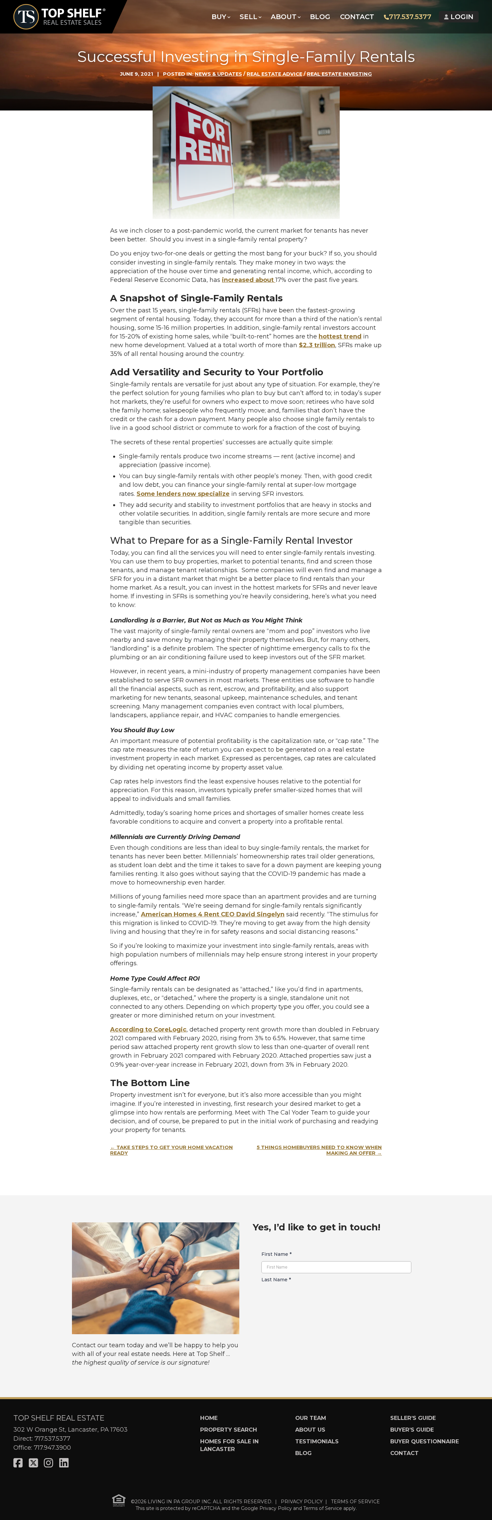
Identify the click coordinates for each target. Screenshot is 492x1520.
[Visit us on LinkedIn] (64, 1463)
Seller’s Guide (413, 1418)
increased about (248, 280)
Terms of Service (322, 1508)
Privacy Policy (275, 1508)
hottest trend (340, 336)
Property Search (228, 1429)
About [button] (284, 17)
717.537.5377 (410, 17)
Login (460, 17)
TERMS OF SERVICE (355, 1501)
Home (209, 1418)
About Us (310, 1429)
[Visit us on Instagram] (48, 1463)
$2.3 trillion (317, 345)
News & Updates (218, 74)
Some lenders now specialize (183, 494)
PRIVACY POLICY (302, 1501)
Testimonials (317, 1441)
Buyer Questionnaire (424, 1441)
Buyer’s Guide (412, 1429)
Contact (357, 17)
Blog (320, 17)
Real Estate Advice (274, 74)
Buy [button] (219, 17)
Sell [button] (248, 17)
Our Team (310, 1418)
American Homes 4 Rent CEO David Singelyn (212, 914)
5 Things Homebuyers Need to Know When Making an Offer (319, 1150)
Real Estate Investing (339, 74)
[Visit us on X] (33, 1463)
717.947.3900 (52, 1447)
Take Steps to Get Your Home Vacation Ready (171, 1150)
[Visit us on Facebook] (18, 1463)
